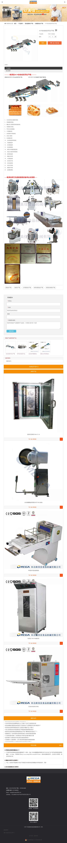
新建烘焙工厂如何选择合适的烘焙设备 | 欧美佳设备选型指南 (20, 725)
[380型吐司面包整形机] (33, 539)
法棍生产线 (17, 287)
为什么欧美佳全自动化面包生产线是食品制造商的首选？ (19, 721)
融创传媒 (36, 835)
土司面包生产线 (27, 287)
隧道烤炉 (6, 830)
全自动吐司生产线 (10, 353)
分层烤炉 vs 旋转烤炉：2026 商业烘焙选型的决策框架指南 (20, 731)
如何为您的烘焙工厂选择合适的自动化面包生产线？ (18, 734)
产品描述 (8, 68)
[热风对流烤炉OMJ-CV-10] (33, 403)
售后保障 (8, 70)
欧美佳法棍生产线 (50, 287)
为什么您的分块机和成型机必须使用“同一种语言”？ (18, 736)
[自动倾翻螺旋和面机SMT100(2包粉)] (33, 471)
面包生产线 (8, 287)
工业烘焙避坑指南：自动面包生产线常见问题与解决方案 (19, 727)
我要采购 (11, 331)
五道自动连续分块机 (33, 706)
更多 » (60, 745)
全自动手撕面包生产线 (34, 353)
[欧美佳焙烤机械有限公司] (34, 780)
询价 (43, 43)
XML (42, 827)
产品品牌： (41, 34)
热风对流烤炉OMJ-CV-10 (33, 434)
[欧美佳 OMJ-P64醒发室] (33, 607)
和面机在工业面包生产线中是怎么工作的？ (16, 738)
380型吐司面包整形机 (33, 570)
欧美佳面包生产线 (38, 287)
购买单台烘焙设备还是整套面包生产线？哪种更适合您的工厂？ (21, 723)
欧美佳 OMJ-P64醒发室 (33, 638)
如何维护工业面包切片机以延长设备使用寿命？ (17, 729)
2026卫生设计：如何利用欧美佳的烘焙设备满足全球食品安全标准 (21, 740)
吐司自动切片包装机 (22, 353)
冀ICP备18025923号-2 (9, 832)
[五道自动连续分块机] (33, 675)
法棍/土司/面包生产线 (45, 353)
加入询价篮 (56, 43)
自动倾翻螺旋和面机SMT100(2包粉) (34, 502)
